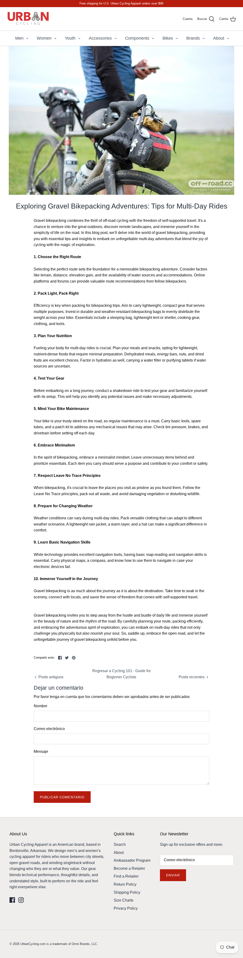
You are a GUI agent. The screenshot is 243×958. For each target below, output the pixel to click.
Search (120, 844)
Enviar (173, 875)
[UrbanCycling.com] (28, 19)
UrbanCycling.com (33, 944)
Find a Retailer (126, 876)
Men (19, 38)
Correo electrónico (49, 729)
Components (137, 38)
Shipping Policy (127, 892)
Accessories (100, 38)
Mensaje (41, 751)
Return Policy (125, 884)
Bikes (168, 38)
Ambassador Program (132, 860)
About (218, 38)
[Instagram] (21, 900)
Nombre (40, 706)
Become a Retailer (129, 868)
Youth (70, 38)
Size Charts (123, 900)
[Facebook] (12, 900)
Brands (193, 38)
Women (44, 38)
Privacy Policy (126, 908)
